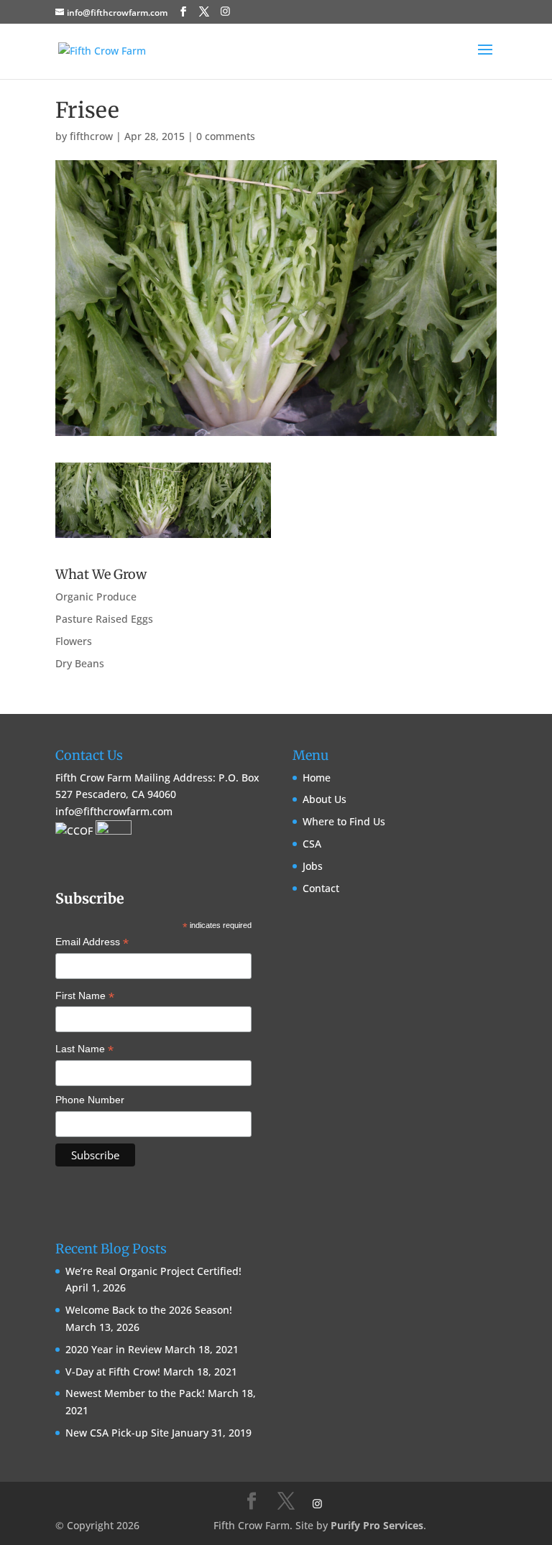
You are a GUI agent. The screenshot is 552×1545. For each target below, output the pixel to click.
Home (317, 777)
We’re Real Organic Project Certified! (153, 1271)
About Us (324, 799)
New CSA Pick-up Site (117, 1432)
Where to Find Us (344, 821)
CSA (312, 843)
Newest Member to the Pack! (135, 1393)
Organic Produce (96, 596)
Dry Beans (79, 663)
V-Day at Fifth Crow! (112, 1371)
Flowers (73, 641)
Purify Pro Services (377, 1525)
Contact (321, 888)
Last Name (84, 1050)
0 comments (225, 136)
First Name (84, 997)
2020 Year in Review (113, 1349)
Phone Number (89, 1099)
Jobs (313, 866)
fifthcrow (91, 136)
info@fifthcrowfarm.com (113, 811)
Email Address (92, 943)
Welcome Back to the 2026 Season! (148, 1310)
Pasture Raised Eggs (104, 619)
